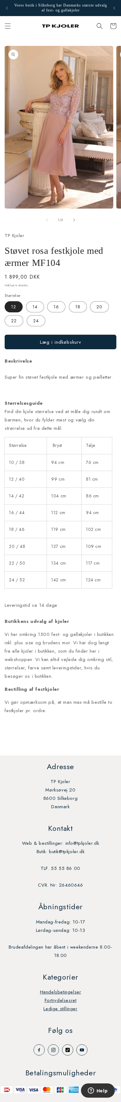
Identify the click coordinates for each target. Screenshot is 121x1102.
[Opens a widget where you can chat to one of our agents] (98, 1091)
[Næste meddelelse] (114, 8)
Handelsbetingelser (60, 992)
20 (99, 307)
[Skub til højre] (74, 220)
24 (36, 321)
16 (56, 307)
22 (14, 321)
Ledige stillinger (60, 1008)
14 (35, 307)
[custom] (39, 1050)
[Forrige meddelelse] (7, 8)
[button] (8, 26)
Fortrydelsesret (61, 1000)
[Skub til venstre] (47, 220)
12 (13, 307)
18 (77, 307)
